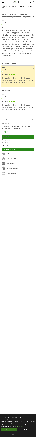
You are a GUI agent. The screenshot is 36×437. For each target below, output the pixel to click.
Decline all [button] (26, 429)
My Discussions (6, 140)
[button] (33, 16)
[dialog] (18, 425)
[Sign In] (33, 2)
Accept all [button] (9, 429)
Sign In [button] (6, 132)
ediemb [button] (4, 20)
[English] (18, 2)
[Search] (29, 2)
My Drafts (18, 142)
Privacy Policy (20, 426)
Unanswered (18, 145)
